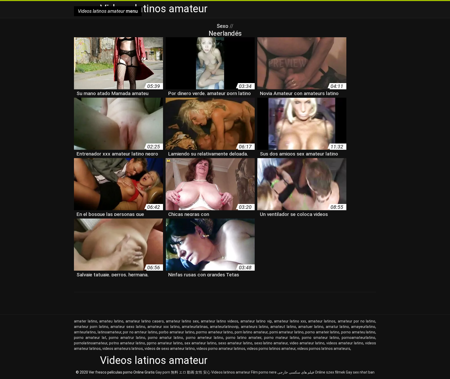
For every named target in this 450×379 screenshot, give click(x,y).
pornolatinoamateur (90, 343)
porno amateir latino (322, 332)
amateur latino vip (256, 321)
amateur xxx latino (163, 327)
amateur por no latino (357, 321)
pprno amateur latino (165, 343)
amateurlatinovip (224, 327)
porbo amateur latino (176, 332)
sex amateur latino (200, 343)
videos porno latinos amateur (271, 348)
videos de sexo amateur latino (170, 348)
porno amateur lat (90, 337)
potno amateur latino (127, 343)
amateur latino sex (182, 321)
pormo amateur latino (214, 332)
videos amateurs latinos (122, 348)
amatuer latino (310, 327)
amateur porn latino (91, 327)
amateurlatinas (195, 327)
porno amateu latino (358, 332)
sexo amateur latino (235, 343)
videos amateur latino (344, 343)
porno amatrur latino (127, 337)
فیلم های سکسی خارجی (295, 372)
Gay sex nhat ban (360, 372)
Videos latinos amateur (230, 372)
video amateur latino (307, 343)
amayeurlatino (363, 327)
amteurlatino (85, 332)
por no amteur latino (140, 332)
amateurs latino (254, 327)
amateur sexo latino (127, 327)
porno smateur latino (320, 337)
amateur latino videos (219, 321)
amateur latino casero (145, 321)
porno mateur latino (281, 337)
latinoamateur (109, 332)
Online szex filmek (330, 372)
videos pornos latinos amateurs (323, 348)
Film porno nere (264, 372)
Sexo (223, 26)
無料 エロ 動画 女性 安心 (190, 372)
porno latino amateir (243, 337)
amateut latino (283, 327)
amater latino (85, 321)
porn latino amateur (251, 332)
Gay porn (162, 372)
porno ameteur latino (204, 337)
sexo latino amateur (271, 343)
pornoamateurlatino (358, 337)
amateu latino (111, 321)
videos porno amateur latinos (220, 348)
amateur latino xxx (290, 321)
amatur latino (337, 327)
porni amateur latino (287, 332)
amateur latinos (321, 321)
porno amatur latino (165, 337)
